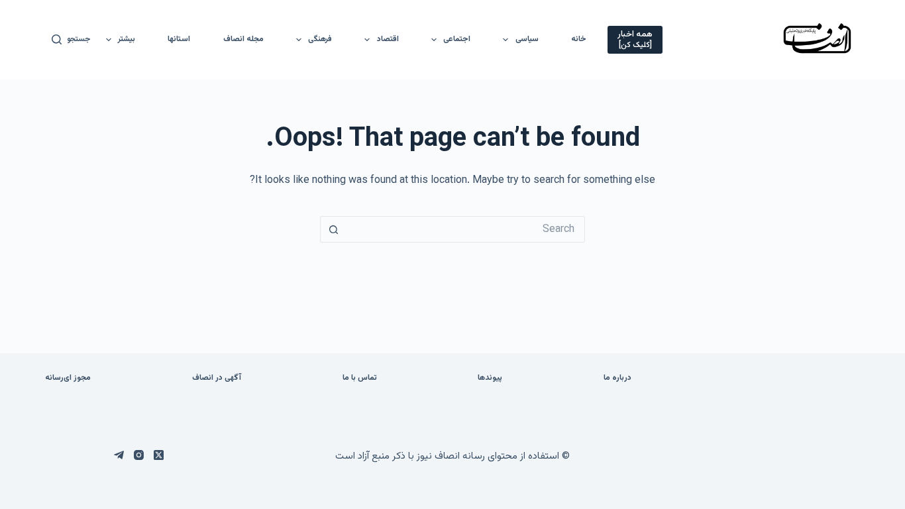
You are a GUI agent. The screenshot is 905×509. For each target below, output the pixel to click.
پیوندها (490, 378)
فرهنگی (320, 39)
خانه (578, 39)
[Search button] (333, 229)
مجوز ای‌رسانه (68, 378)
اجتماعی (456, 39)
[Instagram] (139, 455)
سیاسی (527, 39)
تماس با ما (360, 378)
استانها (179, 39)
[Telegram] (119, 455)
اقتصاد (388, 39)
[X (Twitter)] (159, 455)
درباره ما (617, 378)
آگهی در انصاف (216, 378)
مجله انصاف (243, 39)
